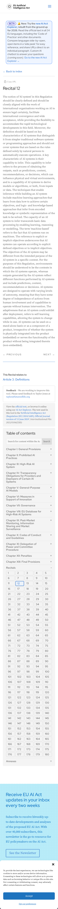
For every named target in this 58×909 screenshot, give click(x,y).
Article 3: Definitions (16, 379)
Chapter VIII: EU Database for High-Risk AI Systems (23, 513)
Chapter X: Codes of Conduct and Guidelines (23, 536)
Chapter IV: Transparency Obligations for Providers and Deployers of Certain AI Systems (23, 477)
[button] (53, 864)
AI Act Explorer (23, 409)
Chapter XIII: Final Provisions (23, 561)
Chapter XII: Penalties (19, 555)
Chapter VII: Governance (20, 505)
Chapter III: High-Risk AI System (20, 465)
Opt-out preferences (27, 904)
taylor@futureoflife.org (18, 396)
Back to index (12, 71)
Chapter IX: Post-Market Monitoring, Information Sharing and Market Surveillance (20, 525)
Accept (29, 896)
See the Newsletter (22, 853)
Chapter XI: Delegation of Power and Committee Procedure (21, 546)
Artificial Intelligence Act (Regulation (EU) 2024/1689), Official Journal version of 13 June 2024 (28, 416)
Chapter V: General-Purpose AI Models (23, 489)
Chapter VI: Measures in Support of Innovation (20, 498)
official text (21, 406)
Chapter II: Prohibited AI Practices (20, 456)
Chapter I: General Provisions (23, 449)
